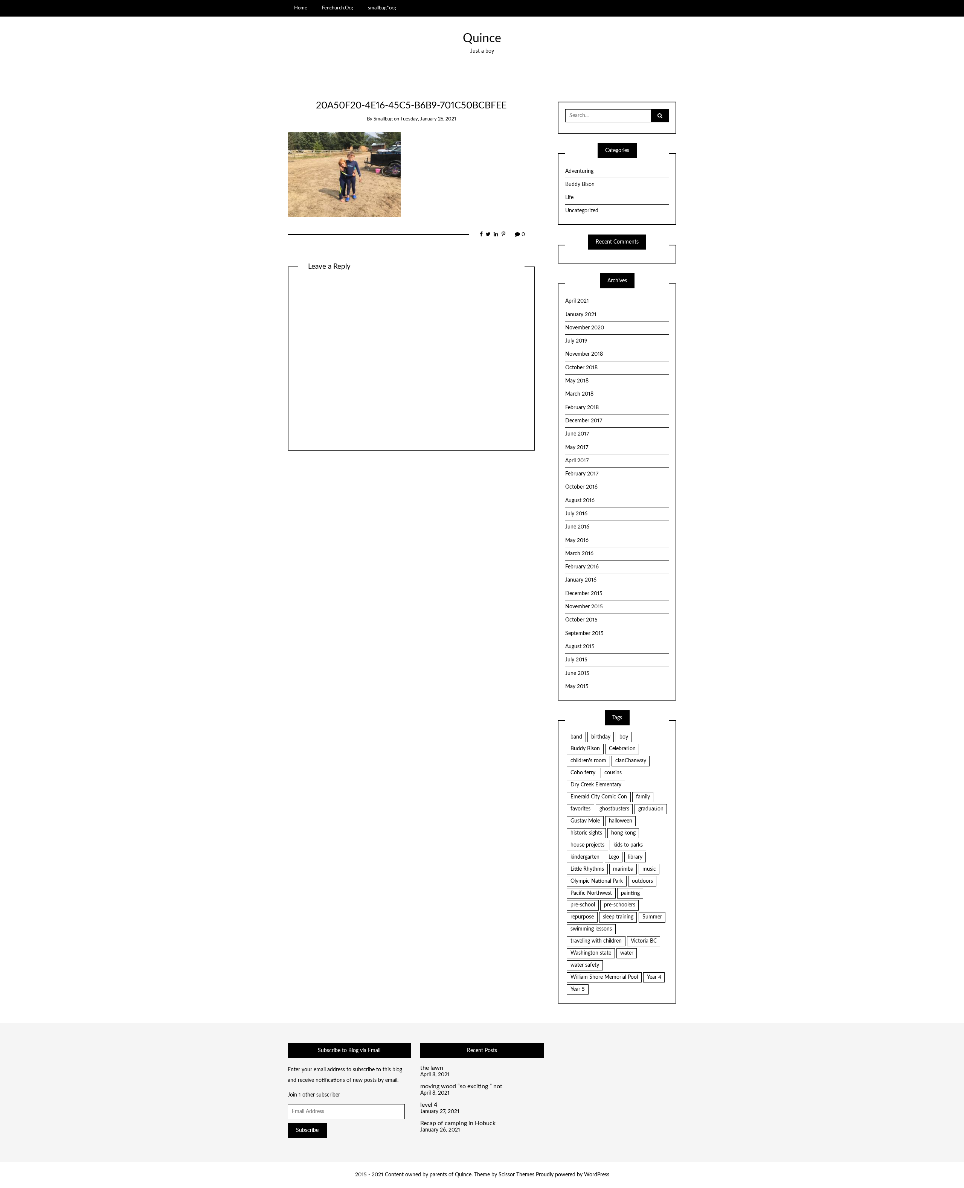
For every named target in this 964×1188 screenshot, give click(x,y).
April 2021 (577, 301)
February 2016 (582, 567)
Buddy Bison (580, 184)
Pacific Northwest (591, 893)
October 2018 (581, 367)
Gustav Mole (585, 821)
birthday (600, 737)
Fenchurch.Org (337, 8)
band (576, 737)
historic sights (586, 833)
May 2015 (577, 686)
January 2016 (580, 580)
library (635, 857)
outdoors (642, 881)
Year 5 (577, 989)
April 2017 (577, 460)
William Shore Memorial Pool (604, 977)
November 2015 (584, 606)
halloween (620, 821)
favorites (580, 809)
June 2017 (577, 434)
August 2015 (580, 646)
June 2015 (577, 673)
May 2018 (577, 381)
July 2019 (576, 341)
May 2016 (577, 540)
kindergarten (584, 857)
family (643, 797)
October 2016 (581, 487)
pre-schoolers (619, 905)
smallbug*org (382, 8)
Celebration (622, 748)
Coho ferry (582, 772)
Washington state (590, 953)
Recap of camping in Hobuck (458, 1123)
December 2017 (583, 420)
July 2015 (576, 660)
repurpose (582, 917)
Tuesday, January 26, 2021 (428, 119)
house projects (587, 845)
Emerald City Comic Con (598, 797)
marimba (623, 869)
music (649, 869)
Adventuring (579, 171)
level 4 (429, 1105)
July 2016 (576, 513)
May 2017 (576, 447)
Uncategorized (581, 210)
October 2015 (581, 620)
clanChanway (630, 760)
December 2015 (583, 593)
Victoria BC (644, 941)
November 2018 (584, 354)
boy (623, 737)
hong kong (623, 833)
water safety (584, 965)
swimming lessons (591, 929)
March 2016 (579, 553)
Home (300, 8)
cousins (613, 772)
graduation (651, 809)
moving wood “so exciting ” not (461, 1086)
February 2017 (581, 474)
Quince (482, 38)
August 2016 (580, 500)
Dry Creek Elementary (595, 784)
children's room (588, 760)
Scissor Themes (516, 1174)
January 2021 (580, 314)
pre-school (582, 905)
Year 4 (654, 977)
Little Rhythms (587, 869)
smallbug (383, 119)
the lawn (431, 1068)
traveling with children (596, 941)
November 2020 (584, 328)
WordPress (596, 1174)
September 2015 (584, 633)
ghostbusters (614, 809)
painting (630, 893)
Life (569, 197)
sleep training (618, 917)
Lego (614, 857)
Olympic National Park (596, 881)
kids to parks (628, 845)
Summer (652, 917)
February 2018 (582, 407)
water (626, 953)
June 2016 (577, 527)
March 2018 (579, 394)
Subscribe (307, 1130)
